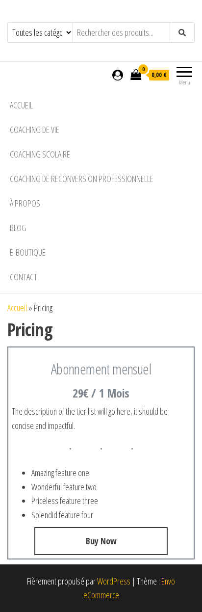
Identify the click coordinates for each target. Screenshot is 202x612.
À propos (25, 203)
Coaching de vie (34, 129)
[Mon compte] (118, 74)
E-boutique (28, 252)
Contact (23, 277)
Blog (18, 228)
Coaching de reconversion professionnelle (81, 179)
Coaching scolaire (40, 154)
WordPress (113, 581)
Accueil (21, 105)
